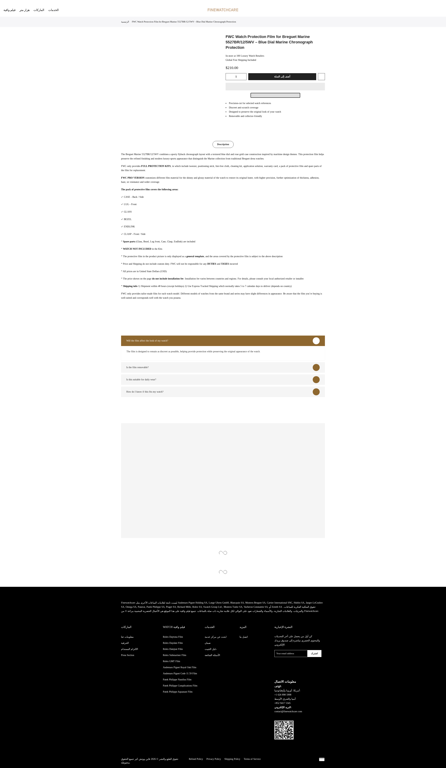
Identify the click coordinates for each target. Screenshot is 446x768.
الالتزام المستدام (129, 649)
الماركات (38, 10)
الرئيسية (125, 21)
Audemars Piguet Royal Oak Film (179, 667)
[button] (275, 86)
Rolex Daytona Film (173, 637)
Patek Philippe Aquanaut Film (178, 691)
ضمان (208, 643)
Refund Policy (196, 759)
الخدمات (53, 10)
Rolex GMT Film (171, 661)
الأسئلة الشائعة (212, 655)
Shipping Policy (232, 759)
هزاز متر (25, 10)
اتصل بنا (244, 637)
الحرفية (125, 643)
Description (223, 144)
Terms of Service (252, 759)
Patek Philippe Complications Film (180, 685)
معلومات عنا (127, 637)
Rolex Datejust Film (173, 649)
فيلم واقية (9, 10)
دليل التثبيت (210, 649)
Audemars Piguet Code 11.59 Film (180, 673)
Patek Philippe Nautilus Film (177, 679)
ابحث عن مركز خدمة (215, 637)
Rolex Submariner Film (174, 655)
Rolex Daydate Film (173, 643)
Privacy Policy (213, 759)
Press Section (127, 655)
